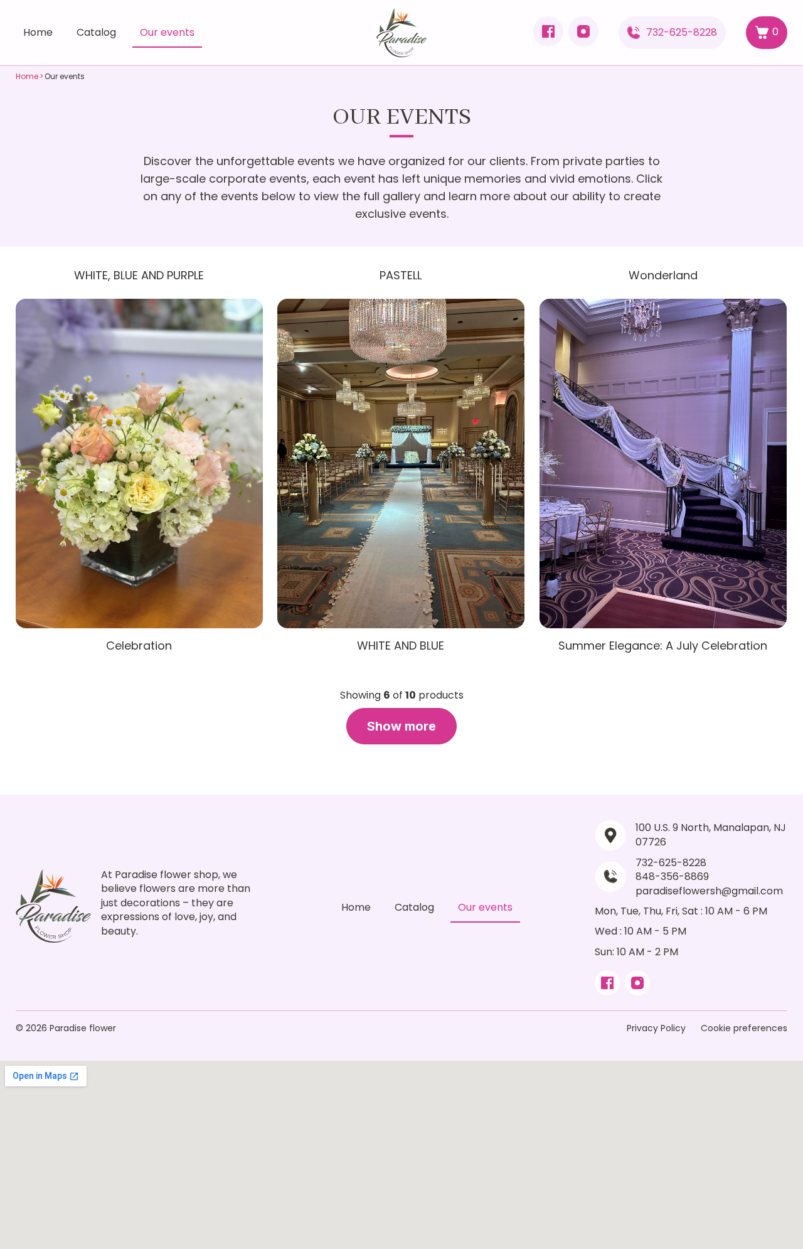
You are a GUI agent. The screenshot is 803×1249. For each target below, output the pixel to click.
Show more (401, 726)
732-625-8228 (681, 32)
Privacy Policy (656, 1028)
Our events (167, 32)
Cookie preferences (744, 1028)
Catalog (96, 32)
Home (38, 32)
